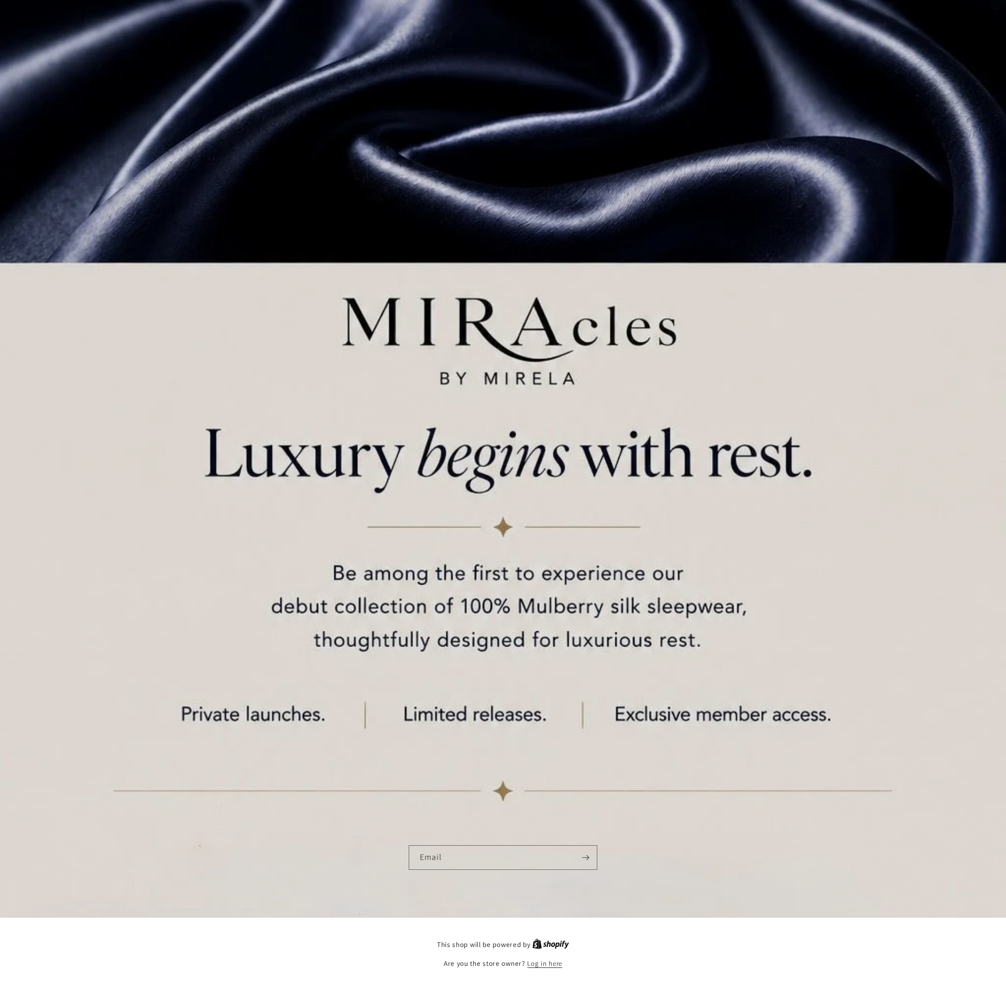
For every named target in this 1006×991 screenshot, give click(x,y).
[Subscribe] (585, 857)
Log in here (544, 963)
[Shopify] (550, 944)
